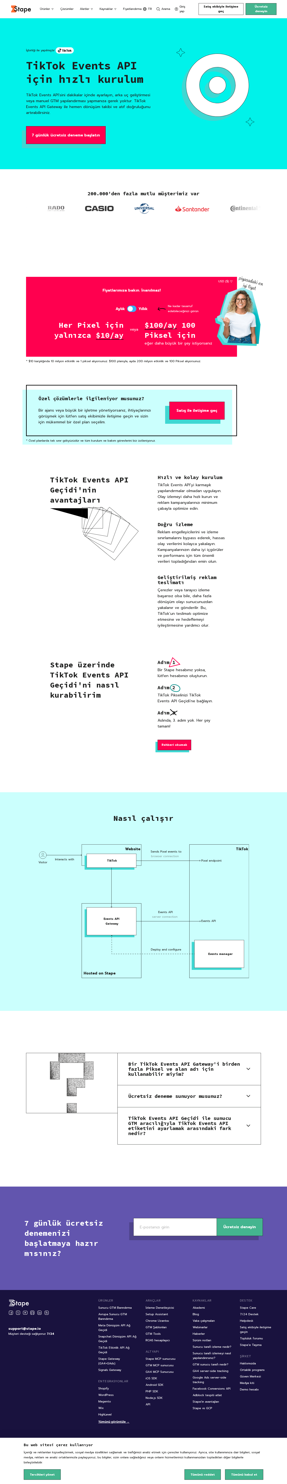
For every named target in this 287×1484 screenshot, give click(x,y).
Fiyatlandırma (132, 9)
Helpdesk (246, 1321)
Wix (101, 1408)
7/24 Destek (249, 1314)
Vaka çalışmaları (204, 1321)
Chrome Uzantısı (157, 1321)
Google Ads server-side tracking (209, 1379)
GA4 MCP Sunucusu (160, 1372)
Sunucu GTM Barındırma (115, 1308)
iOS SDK (151, 1378)
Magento (104, 1401)
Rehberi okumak (174, 745)
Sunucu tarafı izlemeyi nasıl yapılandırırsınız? (212, 1355)
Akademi (199, 1308)
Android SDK (154, 1385)
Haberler (199, 1334)
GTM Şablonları (156, 1327)
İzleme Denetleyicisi (160, 1308)
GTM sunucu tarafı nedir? (210, 1364)
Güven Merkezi (250, 1376)
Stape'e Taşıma (251, 1345)
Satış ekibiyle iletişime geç (221, 8)
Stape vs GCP (202, 1408)
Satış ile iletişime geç (196, 410)
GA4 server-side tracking (210, 1371)
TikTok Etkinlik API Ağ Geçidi (113, 1350)
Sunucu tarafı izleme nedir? (212, 1347)
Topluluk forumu (251, 1338)
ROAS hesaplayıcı (158, 1340)
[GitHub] (32, 1312)
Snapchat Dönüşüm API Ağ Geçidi (117, 1338)
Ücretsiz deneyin (261, 8)
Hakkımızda (248, 1363)
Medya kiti (247, 1383)
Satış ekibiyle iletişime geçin (255, 1329)
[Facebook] (10, 1312)
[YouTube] (25, 1312)
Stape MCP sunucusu (160, 1359)
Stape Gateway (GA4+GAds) (109, 1361)
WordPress (106, 1395)
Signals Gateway (109, 1370)
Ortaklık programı (252, 1370)
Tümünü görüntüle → (113, 1422)
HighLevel (105, 1414)
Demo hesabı (249, 1389)
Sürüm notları (202, 1340)
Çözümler (67, 9)
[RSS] (46, 1312)
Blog (196, 1314)
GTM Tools (153, 1334)
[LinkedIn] (39, 1312)
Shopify (103, 1388)
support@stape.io (24, 1328)
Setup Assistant (157, 1314)
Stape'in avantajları (206, 1402)
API (148, 1404)
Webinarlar (200, 1327)
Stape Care (248, 1308)
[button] (189, 1069)
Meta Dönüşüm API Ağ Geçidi (114, 1327)
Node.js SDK (154, 1398)
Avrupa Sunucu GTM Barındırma (112, 1316)
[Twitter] (18, 1312)
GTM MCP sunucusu (160, 1365)
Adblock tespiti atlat (207, 1395)
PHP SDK (152, 1391)
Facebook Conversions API (211, 1388)
